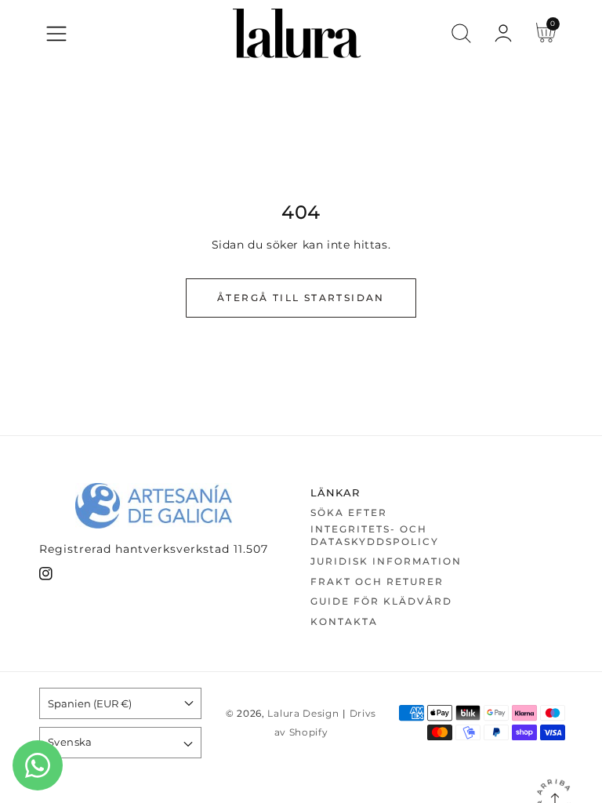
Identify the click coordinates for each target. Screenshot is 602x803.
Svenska (70, 742)
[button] (56, 33)
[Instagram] (46, 577)
